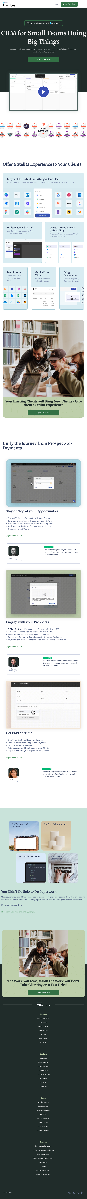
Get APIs (43, 1114)
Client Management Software (43, 1158)
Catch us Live (43, 1126)
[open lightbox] (43, 92)
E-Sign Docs (43, 1070)
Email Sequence (43, 1066)
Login (56, 4)
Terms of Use (43, 1030)
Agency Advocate (43, 1118)
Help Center (43, 1022)
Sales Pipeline (43, 1062)
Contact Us (43, 1038)
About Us (43, 1042)
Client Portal (43, 1078)
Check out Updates (43, 1110)
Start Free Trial (69, 4)
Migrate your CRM (43, 1018)
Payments (43, 1086)
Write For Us (43, 1122)
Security (43, 1034)
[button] (83, 4)
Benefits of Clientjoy (43, 1170)
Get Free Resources (43, 1174)
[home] (8, 4)
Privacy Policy (43, 1026)
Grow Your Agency (43, 1154)
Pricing (43, 1166)
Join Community (43, 1102)
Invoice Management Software (43, 1150)
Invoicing (43, 1082)
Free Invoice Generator (43, 1146)
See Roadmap (43, 1106)
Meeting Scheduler (43, 1074)
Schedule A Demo (43, 1130)
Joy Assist (43, 1058)
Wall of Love (43, 1162)
